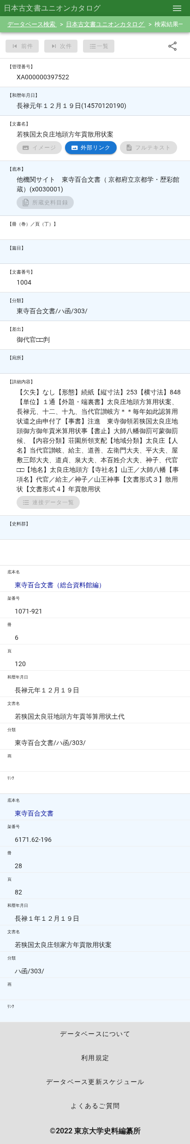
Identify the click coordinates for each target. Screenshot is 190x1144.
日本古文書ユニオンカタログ (105, 24)
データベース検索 (32, 24)
